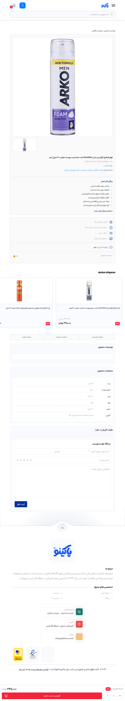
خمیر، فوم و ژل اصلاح (72, 170)
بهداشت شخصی (109, 30)
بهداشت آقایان (97, 30)
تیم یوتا (22, 669)
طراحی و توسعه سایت (39, 669)
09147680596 (67, 613)
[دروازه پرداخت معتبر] (18, 654)
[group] (89, 302)
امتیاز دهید (103, 460)
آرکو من (106, 165)
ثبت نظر (21, 504)
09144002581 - (53, 613)
